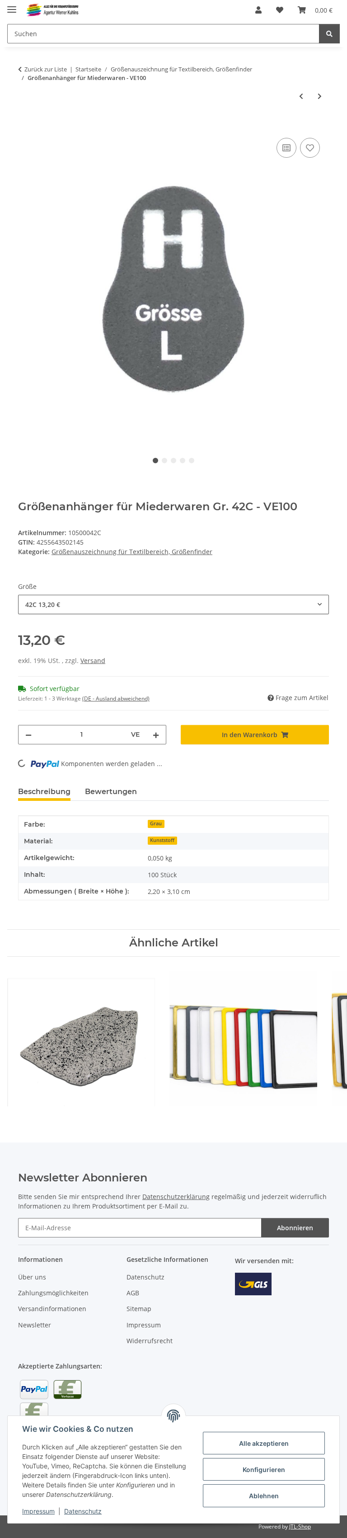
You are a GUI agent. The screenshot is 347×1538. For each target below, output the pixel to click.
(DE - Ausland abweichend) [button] (116, 698)
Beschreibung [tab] (44, 791)
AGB (133, 1293)
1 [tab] (155, 460)
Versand (92, 660)
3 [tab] (173, 460)
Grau (156, 823)
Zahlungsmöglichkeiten (53, 1293)
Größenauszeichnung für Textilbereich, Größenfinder (132, 551)
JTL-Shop (300, 1526)
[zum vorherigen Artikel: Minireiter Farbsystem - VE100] (301, 96)
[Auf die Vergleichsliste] (286, 148)
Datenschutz (83, 1511)
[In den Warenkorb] (25, 126)
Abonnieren (295, 1227)
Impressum (38, 1511)
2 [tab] (164, 460)
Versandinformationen (52, 1308)
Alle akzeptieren (264, 1443)
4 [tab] (182, 460)
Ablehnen (264, 1496)
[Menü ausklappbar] (11, 5)
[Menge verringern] (28, 734)
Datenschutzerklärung (176, 1196)
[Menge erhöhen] (156, 734)
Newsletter (34, 1325)
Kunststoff (162, 840)
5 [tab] (191, 460)
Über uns (32, 1277)
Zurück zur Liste (45, 69)
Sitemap (139, 1308)
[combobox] (173, 604)
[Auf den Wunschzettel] (310, 148)
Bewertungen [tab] (111, 791)
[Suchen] (329, 33)
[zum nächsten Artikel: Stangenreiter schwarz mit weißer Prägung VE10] (319, 96)
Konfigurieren (264, 1469)
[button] (258, 10)
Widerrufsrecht (150, 1340)
